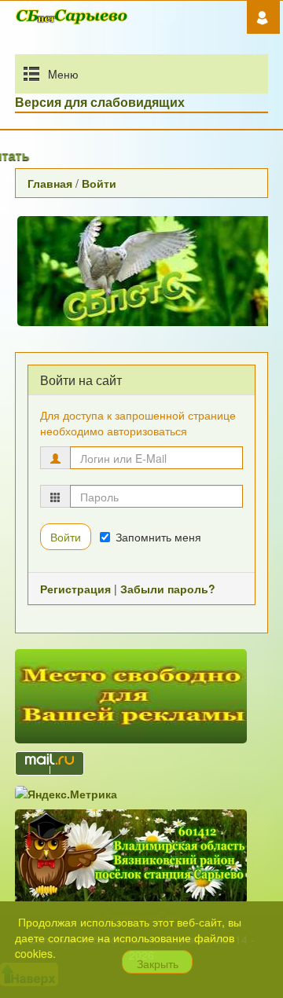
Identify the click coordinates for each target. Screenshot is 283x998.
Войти (99, 183)
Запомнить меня (158, 537)
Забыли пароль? (167, 588)
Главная (50, 183)
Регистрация (75, 588)
